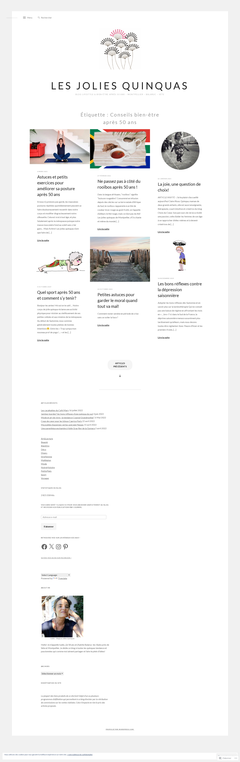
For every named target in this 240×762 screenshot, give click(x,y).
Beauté (44, 442)
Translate (62, 578)
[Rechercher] (39, 18)
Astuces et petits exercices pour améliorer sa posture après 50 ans (56, 185)
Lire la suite (43, 240)
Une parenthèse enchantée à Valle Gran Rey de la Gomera (68, 428)
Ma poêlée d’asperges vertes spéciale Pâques (62, 424)
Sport (43, 474)
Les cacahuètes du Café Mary (55, 410)
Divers (44, 453)
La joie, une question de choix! (179, 187)
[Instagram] (58, 546)
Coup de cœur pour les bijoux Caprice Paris (61, 421)
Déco (43, 449)
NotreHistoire (48, 467)
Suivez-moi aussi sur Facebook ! (56, 558)
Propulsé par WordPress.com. (120, 729)
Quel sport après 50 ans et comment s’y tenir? (58, 295)
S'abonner (49, 526)
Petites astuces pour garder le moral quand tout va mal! (117, 300)
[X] (51, 546)
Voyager (45, 478)
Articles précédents (120, 365)
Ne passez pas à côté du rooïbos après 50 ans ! (119, 184)
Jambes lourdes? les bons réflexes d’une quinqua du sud (67, 414)
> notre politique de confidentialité (79, 755)
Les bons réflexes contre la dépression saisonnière (180, 289)
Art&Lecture (47, 438)
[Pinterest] (65, 546)
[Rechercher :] (53, 17)
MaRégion (46, 460)
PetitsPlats (46, 471)
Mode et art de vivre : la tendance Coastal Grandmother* (68, 417)
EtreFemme (46, 456)
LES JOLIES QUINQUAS (120, 85)
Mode (44, 463)
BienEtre (45, 445)
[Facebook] (44, 546)
